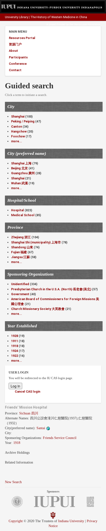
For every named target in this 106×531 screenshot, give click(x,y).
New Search (13, 482)
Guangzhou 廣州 (23, 173)
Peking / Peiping (23, 121)
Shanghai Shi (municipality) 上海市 (36, 242)
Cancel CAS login (27, 391)
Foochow (18, 136)
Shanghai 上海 (21, 163)
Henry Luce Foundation (87, 24)
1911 (14, 341)
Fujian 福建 (19, 252)
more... (16, 141)
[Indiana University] (53, 515)
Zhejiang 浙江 (21, 237)
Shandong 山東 (22, 247)
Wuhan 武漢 (19, 183)
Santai (41, 428)
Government (20, 294)
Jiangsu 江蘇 (20, 257)
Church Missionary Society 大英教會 (38, 309)
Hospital (17, 210)
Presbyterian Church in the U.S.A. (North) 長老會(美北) (51, 289)
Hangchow (19, 131)
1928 (14, 336)
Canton (16, 126)
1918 (14, 346)
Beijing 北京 (19, 168)
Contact (15, 70)
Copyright (16, 521)
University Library (16, 17)
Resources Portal (22, 38)
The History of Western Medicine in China (58, 17)
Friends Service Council (59, 438)
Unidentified (20, 284)
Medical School (23, 215)
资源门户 (15, 44)
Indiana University (71, 521)
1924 (14, 351)
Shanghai (17, 116)
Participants (18, 57)
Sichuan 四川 (28, 413)
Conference (18, 64)
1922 (14, 356)
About (13, 51)
